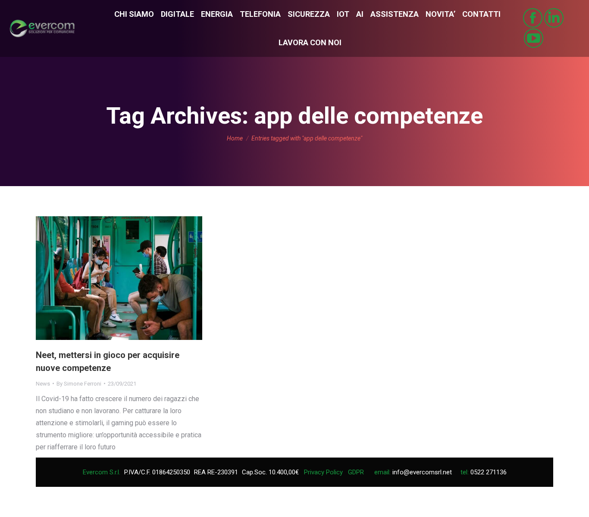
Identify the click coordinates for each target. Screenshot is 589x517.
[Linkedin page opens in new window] (554, 18)
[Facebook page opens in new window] (532, 18)
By (78, 383)
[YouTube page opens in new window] (533, 38)
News (43, 383)
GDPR (356, 472)
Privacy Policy (323, 472)
